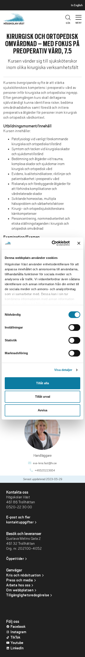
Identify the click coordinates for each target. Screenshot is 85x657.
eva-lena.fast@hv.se (45, 463)
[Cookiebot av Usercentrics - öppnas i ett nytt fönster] (52, 243)
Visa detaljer (63, 370)
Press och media (19, 579)
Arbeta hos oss (18, 584)
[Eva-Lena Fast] (42, 432)
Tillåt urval (42, 396)
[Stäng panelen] (78, 243)
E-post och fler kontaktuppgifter (20, 519)
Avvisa (42, 410)
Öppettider (15, 558)
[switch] (74, 327)
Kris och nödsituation (23, 574)
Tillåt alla (42, 383)
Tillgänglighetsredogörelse (27, 594)
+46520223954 (45, 470)
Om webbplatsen (19, 589)
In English (77, 5)
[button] (79, 15)
